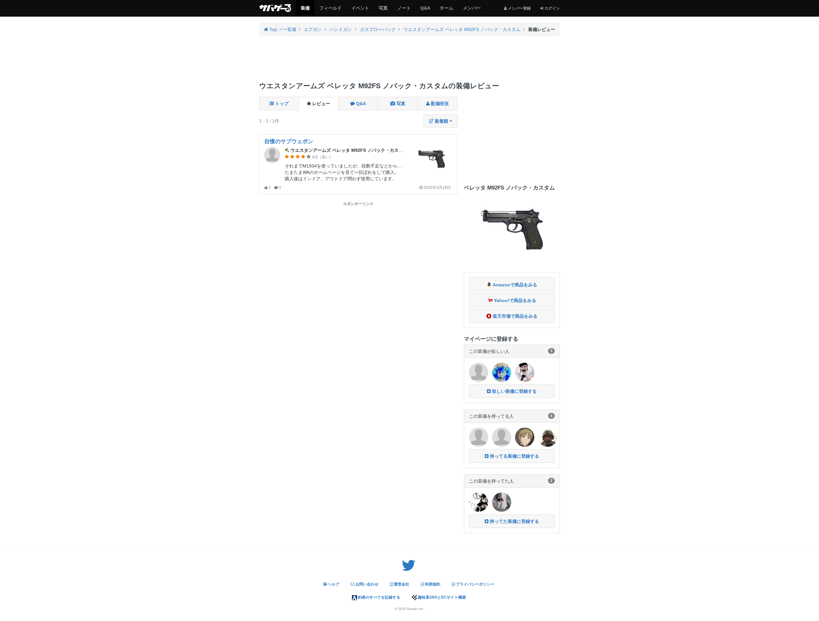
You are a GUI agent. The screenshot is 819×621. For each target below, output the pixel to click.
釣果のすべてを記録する (378, 597)
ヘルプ (333, 584)
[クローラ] (501, 436)
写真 (383, 10)
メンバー (472, 10)
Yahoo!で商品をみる (514, 300)
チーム (446, 10)
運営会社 (401, 584)
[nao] (478, 501)
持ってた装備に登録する (514, 521)
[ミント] (478, 436)
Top (272, 29)
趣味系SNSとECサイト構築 (441, 597)
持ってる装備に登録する (514, 456)
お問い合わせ (366, 584)
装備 (305, 10)
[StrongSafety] (547, 436)
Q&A (425, 10)
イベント (360, 10)
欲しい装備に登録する (514, 391)
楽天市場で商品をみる (514, 316)
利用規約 (432, 584)
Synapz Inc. (415, 608)
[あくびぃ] (524, 371)
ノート (404, 10)
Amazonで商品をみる (514, 284)
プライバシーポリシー (474, 584)
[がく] (478, 371)
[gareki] (501, 371)
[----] (501, 501)
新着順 (441, 121)
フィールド (330, 10)
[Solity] (524, 436)
